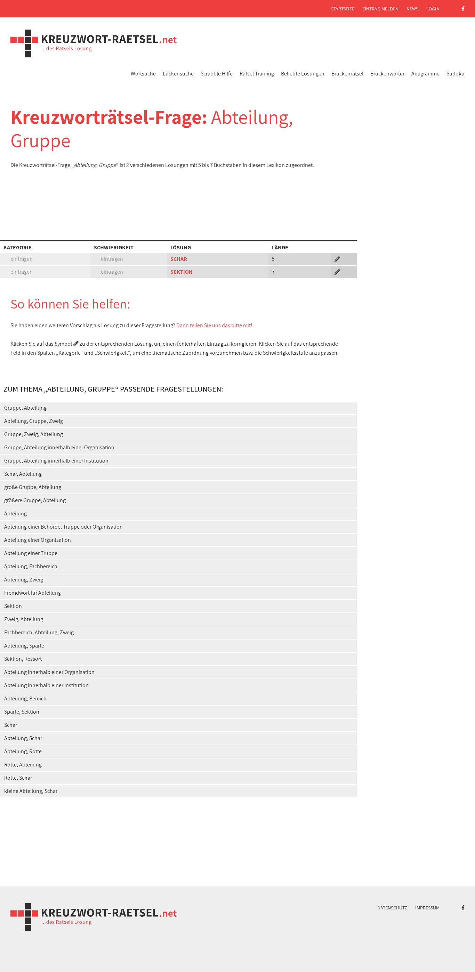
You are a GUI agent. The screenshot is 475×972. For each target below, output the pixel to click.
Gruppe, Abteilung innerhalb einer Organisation (59, 447)
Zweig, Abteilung (23, 619)
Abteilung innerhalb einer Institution (46, 685)
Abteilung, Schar (23, 738)
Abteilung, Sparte (24, 645)
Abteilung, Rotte (23, 751)
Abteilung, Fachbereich (30, 566)
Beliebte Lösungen (302, 73)
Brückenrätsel (347, 73)
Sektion (13, 606)
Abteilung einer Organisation (37, 540)
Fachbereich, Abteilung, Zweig (39, 632)
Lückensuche (178, 73)
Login (433, 9)
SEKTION (181, 271)
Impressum (427, 908)
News (412, 9)
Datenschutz (392, 908)
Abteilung (15, 513)
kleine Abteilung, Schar (30, 791)
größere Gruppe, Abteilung (35, 500)
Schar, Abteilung (23, 473)
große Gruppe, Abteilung (32, 487)
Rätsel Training (257, 73)
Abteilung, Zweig (23, 579)
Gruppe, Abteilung (25, 407)
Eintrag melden (380, 9)
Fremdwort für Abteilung (32, 592)
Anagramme (425, 73)
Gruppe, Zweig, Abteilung (33, 434)
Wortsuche (143, 73)
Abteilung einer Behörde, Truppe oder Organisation (63, 526)
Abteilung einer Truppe (30, 553)
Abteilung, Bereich (25, 698)
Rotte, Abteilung (23, 764)
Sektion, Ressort (23, 658)
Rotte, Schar (18, 777)
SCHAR (178, 259)
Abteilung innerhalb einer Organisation (49, 672)
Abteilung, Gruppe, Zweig (33, 421)
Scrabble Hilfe (217, 73)
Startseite (342, 9)
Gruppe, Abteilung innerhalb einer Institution (56, 460)
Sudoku (455, 73)
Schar (10, 725)
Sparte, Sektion (21, 711)
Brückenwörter (387, 73)
